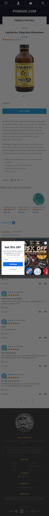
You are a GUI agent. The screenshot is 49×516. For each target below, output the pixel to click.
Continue (13, 264)
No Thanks (13, 269)
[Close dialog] (45, 243)
